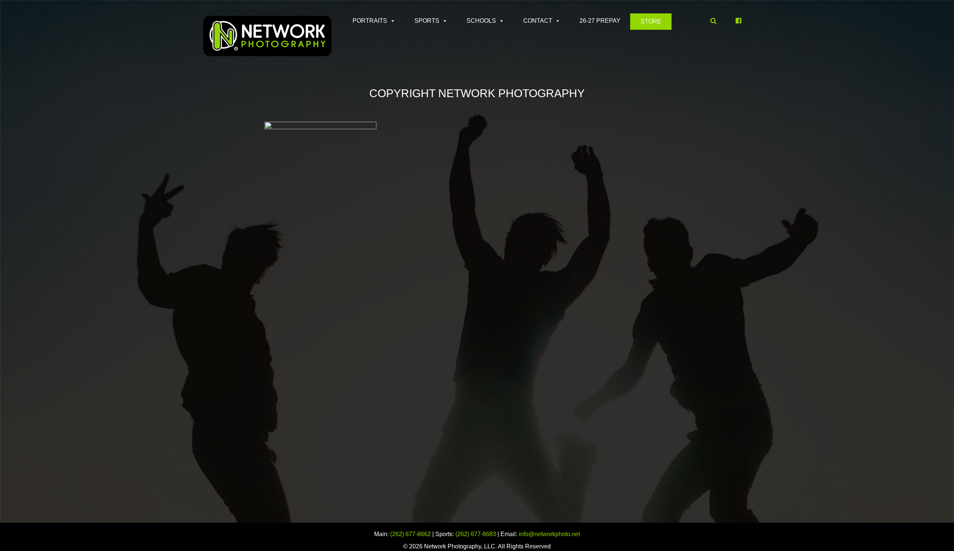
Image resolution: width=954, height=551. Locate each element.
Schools (481, 20)
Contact (537, 20)
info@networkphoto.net (549, 534)
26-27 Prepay (599, 20)
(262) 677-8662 (410, 534)
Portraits (370, 20)
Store (651, 21)
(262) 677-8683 (475, 534)
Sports (426, 20)
